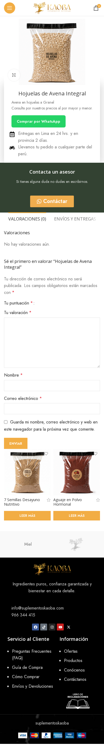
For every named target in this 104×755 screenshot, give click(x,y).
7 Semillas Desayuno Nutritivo (22, 502)
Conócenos (74, 670)
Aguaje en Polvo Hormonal (67, 502)
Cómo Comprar (25, 677)
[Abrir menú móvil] (9, 8)
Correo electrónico (23, 398)
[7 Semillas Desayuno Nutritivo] (27, 472)
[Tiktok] (43, 627)
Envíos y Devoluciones (32, 686)
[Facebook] (35, 627)
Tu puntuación (18, 303)
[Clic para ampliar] (14, 75)
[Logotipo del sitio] (52, 8)
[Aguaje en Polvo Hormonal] (76, 472)
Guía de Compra (27, 667)
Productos (73, 660)
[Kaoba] (76, 544)
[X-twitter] (68, 627)
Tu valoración (17, 313)
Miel (28, 544)
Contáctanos (75, 679)
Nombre (13, 375)
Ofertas (71, 651)
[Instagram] (52, 627)
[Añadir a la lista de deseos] (46, 453)
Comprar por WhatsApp (38, 121)
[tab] (27, 218)
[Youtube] (60, 627)
